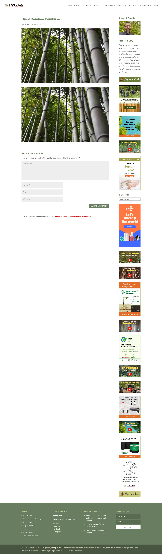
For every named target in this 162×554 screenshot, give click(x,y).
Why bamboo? (28, 526)
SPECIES (97, 5)
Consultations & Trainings (32, 519)
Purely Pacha (56, 548)
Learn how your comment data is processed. (72, 217)
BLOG (156, 5)
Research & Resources (31, 536)
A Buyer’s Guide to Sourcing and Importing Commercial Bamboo (96, 518)
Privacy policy (28, 532)
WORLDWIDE (144, 5)
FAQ (24, 529)
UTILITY (121, 5)
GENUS (86, 5)
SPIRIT (131, 5)
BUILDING (109, 5)
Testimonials (27, 522)
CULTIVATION (73, 5)
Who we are (27, 515)
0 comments (36, 24)
